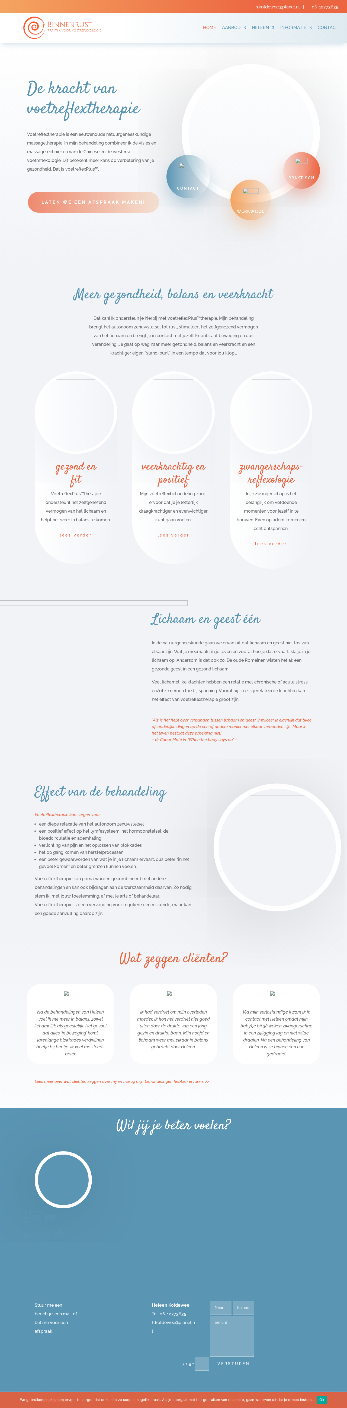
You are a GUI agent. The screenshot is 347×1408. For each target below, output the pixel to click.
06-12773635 (325, 7)
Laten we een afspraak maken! (93, 202)
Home (209, 27)
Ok (321, 1399)
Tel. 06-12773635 (169, 1313)
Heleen (260, 27)
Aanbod (231, 27)
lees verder (76, 535)
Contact (328, 27)
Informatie (293, 27)
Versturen (233, 1364)
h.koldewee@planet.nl (278, 7)
